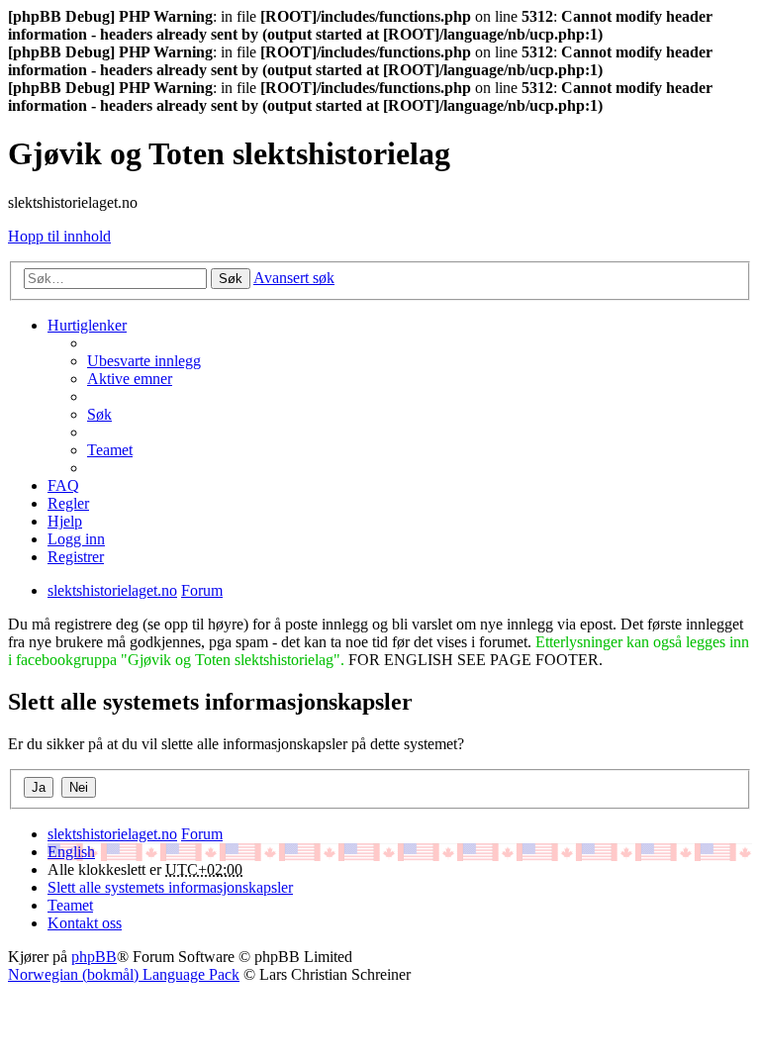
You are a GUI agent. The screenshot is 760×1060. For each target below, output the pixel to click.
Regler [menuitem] (68, 503)
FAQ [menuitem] (63, 485)
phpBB (94, 956)
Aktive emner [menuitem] (129, 378)
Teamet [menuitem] (110, 449)
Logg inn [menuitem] (76, 538)
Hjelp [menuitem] (65, 521)
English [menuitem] (71, 851)
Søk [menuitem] (99, 414)
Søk (230, 278)
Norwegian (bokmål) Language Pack (123, 974)
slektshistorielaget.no (112, 833)
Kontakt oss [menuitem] (85, 923)
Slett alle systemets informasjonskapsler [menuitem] (170, 887)
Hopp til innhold (59, 236)
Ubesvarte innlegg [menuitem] (144, 360)
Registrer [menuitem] (76, 556)
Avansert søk (293, 277)
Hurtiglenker (87, 325)
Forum (202, 833)
